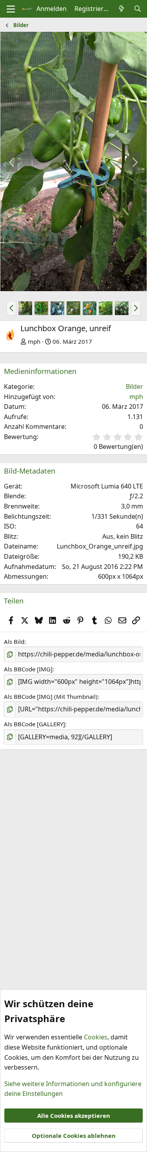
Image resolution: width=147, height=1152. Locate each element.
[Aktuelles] (122, 9)
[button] (11, 308)
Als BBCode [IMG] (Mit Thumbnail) (51, 696)
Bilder (134, 386)
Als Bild (14, 641)
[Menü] (11, 9)
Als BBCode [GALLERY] (34, 724)
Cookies (95, 1037)
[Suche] (137, 9)
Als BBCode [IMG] (28, 669)
